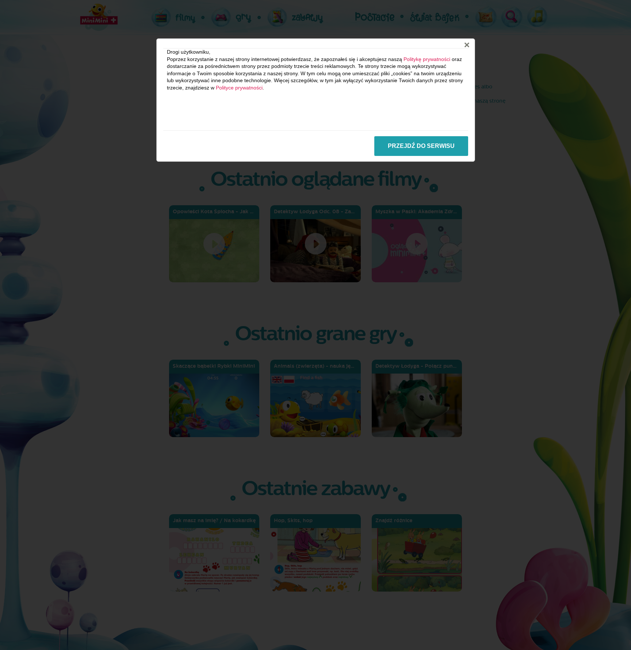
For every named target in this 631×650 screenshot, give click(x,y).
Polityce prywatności (239, 88)
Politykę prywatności (427, 59)
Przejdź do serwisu (421, 146)
